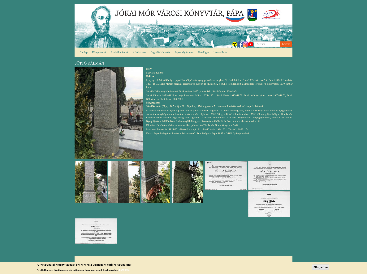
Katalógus (203, 52)
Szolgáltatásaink (119, 52)
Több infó (124, 269)
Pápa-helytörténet (184, 52)
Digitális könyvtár (160, 52)
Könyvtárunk (99, 52)
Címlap (84, 52)
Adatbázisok (139, 52)
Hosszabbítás (220, 52)
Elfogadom (320, 267)
